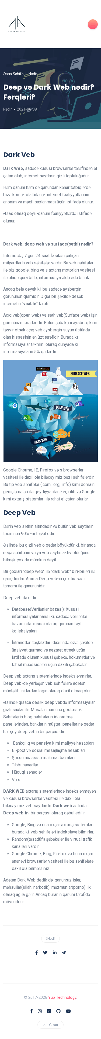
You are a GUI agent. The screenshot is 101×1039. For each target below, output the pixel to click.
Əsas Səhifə (13, 74)
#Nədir (50, 938)
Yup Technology (62, 997)
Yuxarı (53, 1025)
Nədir (33, 74)
